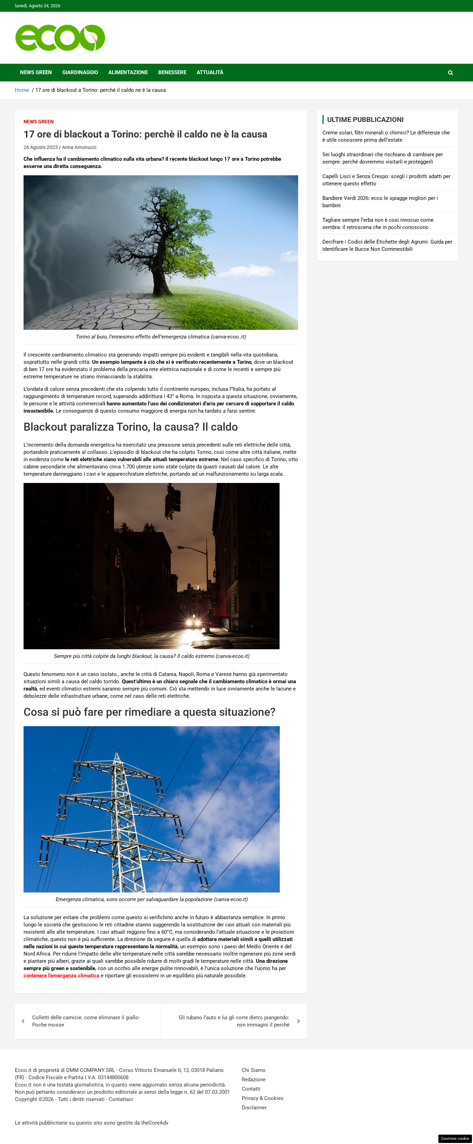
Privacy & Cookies (263, 1098)
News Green (36, 72)
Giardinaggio (80, 72)
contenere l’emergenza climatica (61, 976)
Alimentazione (128, 72)
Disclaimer (254, 1108)
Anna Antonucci (79, 147)
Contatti (251, 1089)
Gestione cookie (455, 1138)
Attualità (210, 72)
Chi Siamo (254, 1070)
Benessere (172, 72)
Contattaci (121, 1099)
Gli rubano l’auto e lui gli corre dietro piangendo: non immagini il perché (234, 1021)
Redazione (254, 1079)
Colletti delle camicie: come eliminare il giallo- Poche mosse (86, 1021)
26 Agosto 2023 (41, 147)
